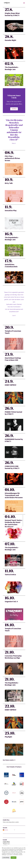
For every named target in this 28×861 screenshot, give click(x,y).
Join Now (14, 109)
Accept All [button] (13, 857)
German (6, 830)
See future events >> (9, 760)
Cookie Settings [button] (6, 857)
